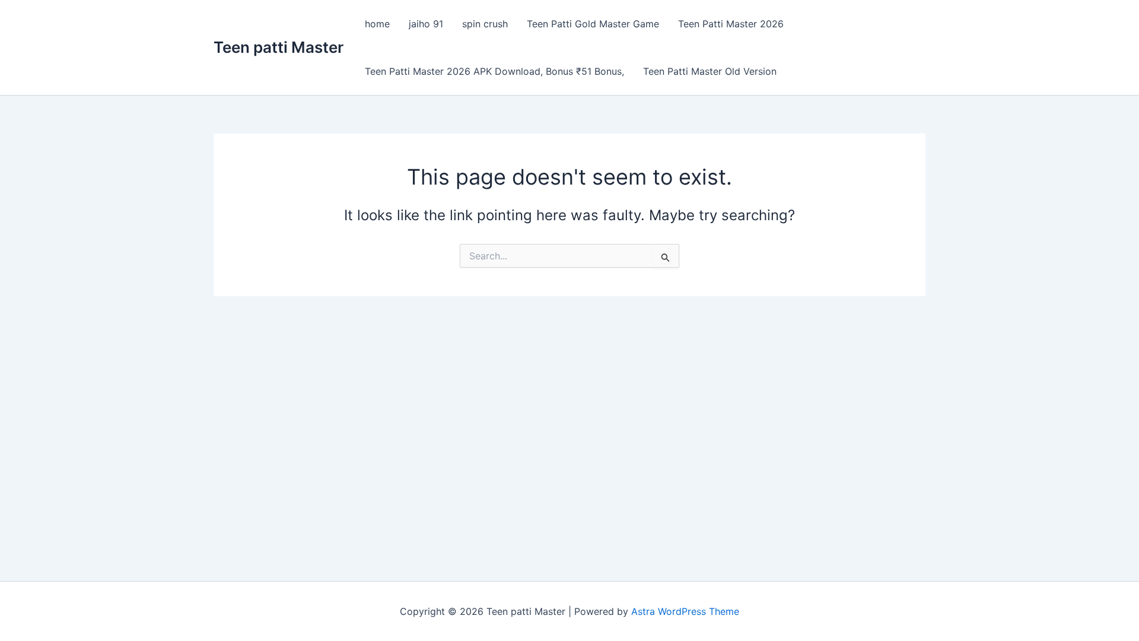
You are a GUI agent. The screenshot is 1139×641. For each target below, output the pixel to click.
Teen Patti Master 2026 (731, 24)
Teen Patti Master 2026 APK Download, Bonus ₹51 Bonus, (494, 71)
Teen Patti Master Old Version (710, 71)
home (377, 24)
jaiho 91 (426, 24)
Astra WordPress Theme (685, 611)
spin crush (485, 24)
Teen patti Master (278, 47)
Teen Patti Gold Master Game (593, 24)
